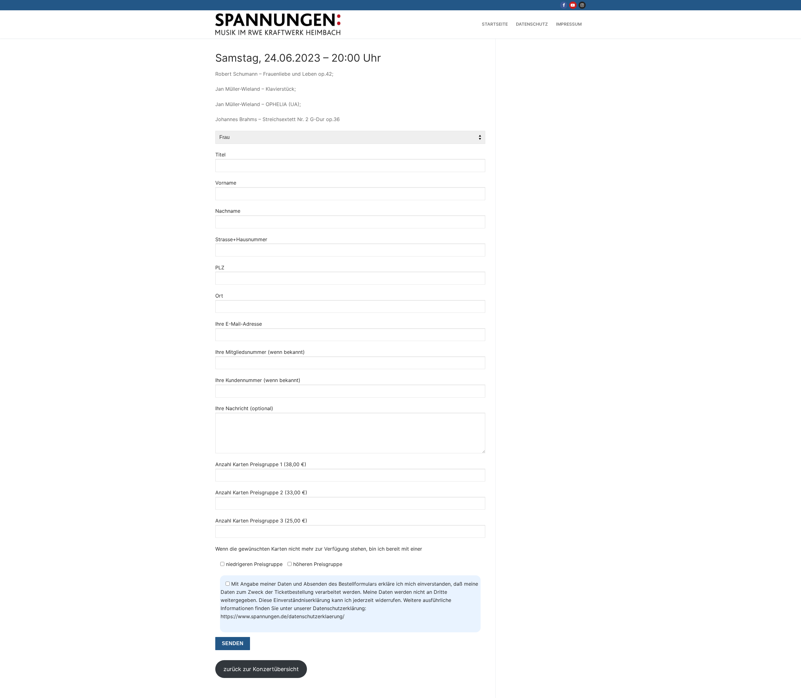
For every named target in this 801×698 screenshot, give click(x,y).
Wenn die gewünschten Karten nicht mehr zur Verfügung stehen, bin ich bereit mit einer (318, 549)
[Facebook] (563, 5)
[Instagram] (582, 5)
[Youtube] (572, 5)
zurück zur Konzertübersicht (261, 669)
